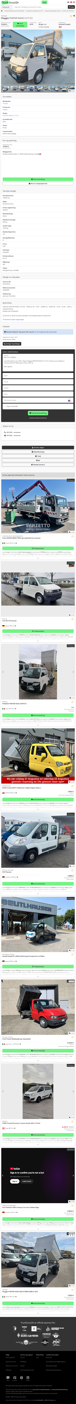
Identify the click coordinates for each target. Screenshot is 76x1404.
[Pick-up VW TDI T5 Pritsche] (38, 589)
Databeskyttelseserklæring (38, 418)
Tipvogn (5, 103)
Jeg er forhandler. (12, 406)
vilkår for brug (48, 1400)
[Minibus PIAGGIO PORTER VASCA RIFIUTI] (38, 671)
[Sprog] (71, 2)
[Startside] (1, 11)
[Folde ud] (38, 558)
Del (38, 460)
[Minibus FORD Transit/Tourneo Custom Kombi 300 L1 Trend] (38, 1091)
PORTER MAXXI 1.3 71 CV (10, 115)
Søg (72, 7)
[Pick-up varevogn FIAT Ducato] (38, 840)
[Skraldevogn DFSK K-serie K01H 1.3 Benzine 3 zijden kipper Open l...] (38, 756)
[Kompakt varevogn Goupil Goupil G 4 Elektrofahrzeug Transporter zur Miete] (38, 924)
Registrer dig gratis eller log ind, (23, 332)
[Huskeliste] (68, 2)
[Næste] (73, 61)
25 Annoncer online (9, 339)
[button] (74, 2)
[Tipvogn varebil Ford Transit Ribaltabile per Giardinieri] (38, 1007)
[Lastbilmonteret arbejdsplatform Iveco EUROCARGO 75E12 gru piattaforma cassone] (38, 506)
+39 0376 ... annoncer (13, 432)
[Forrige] (3, 61)
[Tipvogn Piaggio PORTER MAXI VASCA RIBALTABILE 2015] (38, 1259)
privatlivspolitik (39, 1400)
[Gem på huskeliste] (71, 16)
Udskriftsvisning (38, 452)
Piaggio (5, 109)
